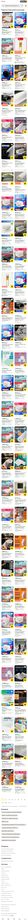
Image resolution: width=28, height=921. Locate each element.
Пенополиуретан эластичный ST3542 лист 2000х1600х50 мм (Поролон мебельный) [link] (20, 554)
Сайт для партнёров (6, 855)
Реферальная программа (7, 861)
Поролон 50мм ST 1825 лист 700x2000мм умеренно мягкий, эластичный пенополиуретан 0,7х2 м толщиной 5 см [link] (7, 500)
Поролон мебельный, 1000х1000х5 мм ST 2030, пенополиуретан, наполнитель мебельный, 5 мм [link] (7, 189)
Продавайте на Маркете (7, 851)
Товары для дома (5, 879)
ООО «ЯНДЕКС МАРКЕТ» (11, 913)
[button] (26, 6)
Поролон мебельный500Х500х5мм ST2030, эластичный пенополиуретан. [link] (20, 189)
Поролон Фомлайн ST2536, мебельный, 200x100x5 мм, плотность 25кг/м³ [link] (6, 474)
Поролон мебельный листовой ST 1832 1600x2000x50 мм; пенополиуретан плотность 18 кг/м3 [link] (19, 632)
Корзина (19, 919)
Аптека (3, 881)
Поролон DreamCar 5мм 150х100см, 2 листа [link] (7, 111)
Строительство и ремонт (7, 897)
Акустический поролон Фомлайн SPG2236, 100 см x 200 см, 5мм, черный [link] (20, 710)
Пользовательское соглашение (8, 904)
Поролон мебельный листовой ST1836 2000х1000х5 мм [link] (19, 241)
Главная (3, 919)
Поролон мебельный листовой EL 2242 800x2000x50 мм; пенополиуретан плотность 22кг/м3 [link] (6, 527)
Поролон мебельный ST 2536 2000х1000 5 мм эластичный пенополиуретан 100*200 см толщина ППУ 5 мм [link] (7, 318)
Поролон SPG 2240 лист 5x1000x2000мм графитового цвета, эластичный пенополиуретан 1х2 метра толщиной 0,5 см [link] (7, 266)
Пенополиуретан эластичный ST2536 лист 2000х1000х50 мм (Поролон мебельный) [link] (20, 371)
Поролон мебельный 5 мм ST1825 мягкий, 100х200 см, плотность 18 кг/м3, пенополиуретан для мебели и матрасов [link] (20, 527)
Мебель (3, 869)
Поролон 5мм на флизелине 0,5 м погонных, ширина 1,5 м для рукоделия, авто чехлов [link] (20, 686)
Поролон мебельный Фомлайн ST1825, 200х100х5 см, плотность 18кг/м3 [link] (6, 554)
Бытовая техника (5, 871)
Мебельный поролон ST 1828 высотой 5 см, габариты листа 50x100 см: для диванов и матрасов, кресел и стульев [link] (20, 474)
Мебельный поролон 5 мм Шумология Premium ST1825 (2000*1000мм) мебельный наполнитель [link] (20, 85)
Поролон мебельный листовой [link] (6, 138)
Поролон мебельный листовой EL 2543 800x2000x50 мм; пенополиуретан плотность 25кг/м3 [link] (19, 789)
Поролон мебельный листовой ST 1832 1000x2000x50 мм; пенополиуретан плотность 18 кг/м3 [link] (19, 266)
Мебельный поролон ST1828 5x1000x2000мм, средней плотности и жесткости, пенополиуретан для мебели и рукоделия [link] (7, 710)
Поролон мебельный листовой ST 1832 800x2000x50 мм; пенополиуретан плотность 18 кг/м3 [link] (6, 215)
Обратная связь (5, 906)
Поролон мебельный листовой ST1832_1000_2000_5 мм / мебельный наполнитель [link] (7, 371)
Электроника (4, 875)
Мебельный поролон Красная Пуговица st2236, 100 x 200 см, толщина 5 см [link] (7, 737)
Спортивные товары (6, 893)
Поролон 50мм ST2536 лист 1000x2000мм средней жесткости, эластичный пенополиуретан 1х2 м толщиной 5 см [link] (7, 764)
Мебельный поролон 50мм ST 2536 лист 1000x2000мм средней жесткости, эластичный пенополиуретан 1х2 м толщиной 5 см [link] (7, 659)
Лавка (8, 919)
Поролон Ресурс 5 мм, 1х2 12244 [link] (7, 292)
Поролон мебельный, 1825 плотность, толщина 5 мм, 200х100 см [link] (7, 241)
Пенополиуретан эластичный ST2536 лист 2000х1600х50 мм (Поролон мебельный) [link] (7, 686)
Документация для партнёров (8, 853)
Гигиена (3, 873)
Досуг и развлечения (6, 867)
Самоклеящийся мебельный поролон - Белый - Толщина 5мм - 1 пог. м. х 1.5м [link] (20, 764)
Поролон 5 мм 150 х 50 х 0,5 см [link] (20, 345)
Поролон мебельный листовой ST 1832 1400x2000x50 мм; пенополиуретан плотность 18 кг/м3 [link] (19, 421)
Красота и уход (4, 883)
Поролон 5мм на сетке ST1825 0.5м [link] (7, 163)
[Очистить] (22, 6)
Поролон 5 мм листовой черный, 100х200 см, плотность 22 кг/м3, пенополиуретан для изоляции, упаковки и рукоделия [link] (20, 500)
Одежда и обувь (5, 877)
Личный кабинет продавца (7, 849)
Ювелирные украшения (6, 901)
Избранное (14, 919)
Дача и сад (3, 887)
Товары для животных (6, 895)
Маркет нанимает (5, 908)
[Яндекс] (12, 915)
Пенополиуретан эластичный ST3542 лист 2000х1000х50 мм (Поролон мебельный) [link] (20, 606)
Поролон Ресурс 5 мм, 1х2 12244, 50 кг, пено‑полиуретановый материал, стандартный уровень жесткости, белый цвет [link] (20, 58)
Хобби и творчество (6, 885)
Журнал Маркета (5, 910)
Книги (2, 889)
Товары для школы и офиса (7, 891)
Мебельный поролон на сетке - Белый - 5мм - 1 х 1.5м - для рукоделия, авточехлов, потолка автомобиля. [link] (20, 111)
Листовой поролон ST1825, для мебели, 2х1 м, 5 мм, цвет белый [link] (7, 581)
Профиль (25, 919)
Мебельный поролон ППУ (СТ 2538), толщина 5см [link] (6, 32)
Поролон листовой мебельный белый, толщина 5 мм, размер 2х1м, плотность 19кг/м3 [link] (20, 138)
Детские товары (5, 899)
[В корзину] (12, 26)
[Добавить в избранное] (12, 13)
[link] (11, 812)
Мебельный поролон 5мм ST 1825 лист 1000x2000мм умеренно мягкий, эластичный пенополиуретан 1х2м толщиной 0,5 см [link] (20, 32)
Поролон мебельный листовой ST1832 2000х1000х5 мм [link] (19, 163)
